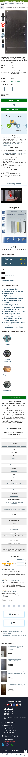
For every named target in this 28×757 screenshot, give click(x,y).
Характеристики (8, 7)
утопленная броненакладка (17, 503)
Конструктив (22, 7)
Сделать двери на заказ (14, 183)
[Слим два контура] (16, 32)
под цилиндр (16, 464)
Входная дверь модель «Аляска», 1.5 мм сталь (14, 660)
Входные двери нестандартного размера (14, 637)
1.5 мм (14, 489)
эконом (16, 439)
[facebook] (14, 705)
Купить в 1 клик (14, 100)
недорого (12, 439)
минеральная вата (14, 496)
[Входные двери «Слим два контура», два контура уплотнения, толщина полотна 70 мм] (2, 249)
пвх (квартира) (14, 471)
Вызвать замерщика (8, 137)
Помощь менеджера (12, 109)
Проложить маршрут (8, 739)
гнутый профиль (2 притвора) (14, 483)
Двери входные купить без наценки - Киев (14, 635)
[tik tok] (10, 705)
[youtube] (7, 705)
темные (14, 458)
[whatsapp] (13, 745)
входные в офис (22, 446)
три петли (14, 502)
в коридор (15, 446)
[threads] (20, 705)
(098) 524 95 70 (8, 709)
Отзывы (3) (15, 7)
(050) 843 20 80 (8, 711)
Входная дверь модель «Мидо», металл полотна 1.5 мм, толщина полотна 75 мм (17, 648)
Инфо (2, 7)
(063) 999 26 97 (8, 714)
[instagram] (17, 705)
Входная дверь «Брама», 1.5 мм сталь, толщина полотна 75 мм (17, 672)
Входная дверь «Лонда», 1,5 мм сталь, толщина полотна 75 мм (17, 685)
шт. (12, 67)
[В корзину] (14, 105)
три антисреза (8, 502)
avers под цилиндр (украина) (10, 509)
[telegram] (3, 745)
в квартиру (4, 446)
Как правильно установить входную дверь (14, 153)
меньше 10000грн (14, 529)
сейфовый (11, 464)
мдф (14, 477)
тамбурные (10, 446)
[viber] (8, 745)
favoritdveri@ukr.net (9, 722)
